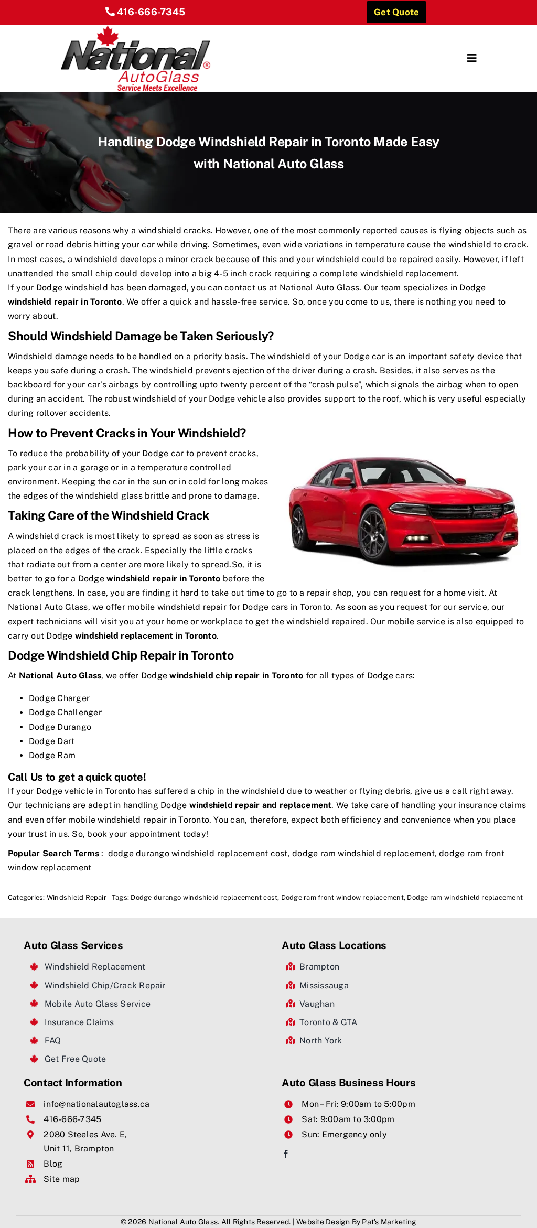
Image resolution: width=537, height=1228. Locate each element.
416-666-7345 (151, 11)
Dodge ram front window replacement (342, 897)
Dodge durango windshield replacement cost (204, 897)
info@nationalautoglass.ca (96, 1104)
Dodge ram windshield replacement (465, 897)
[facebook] (286, 1154)
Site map (62, 1179)
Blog (53, 1164)
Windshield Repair (76, 897)
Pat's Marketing (389, 1222)
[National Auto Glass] (135, 29)
